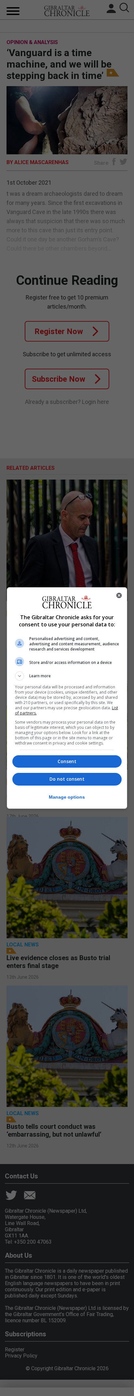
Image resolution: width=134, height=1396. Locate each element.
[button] (67, 676)
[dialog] (67, 698)
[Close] (119, 595)
